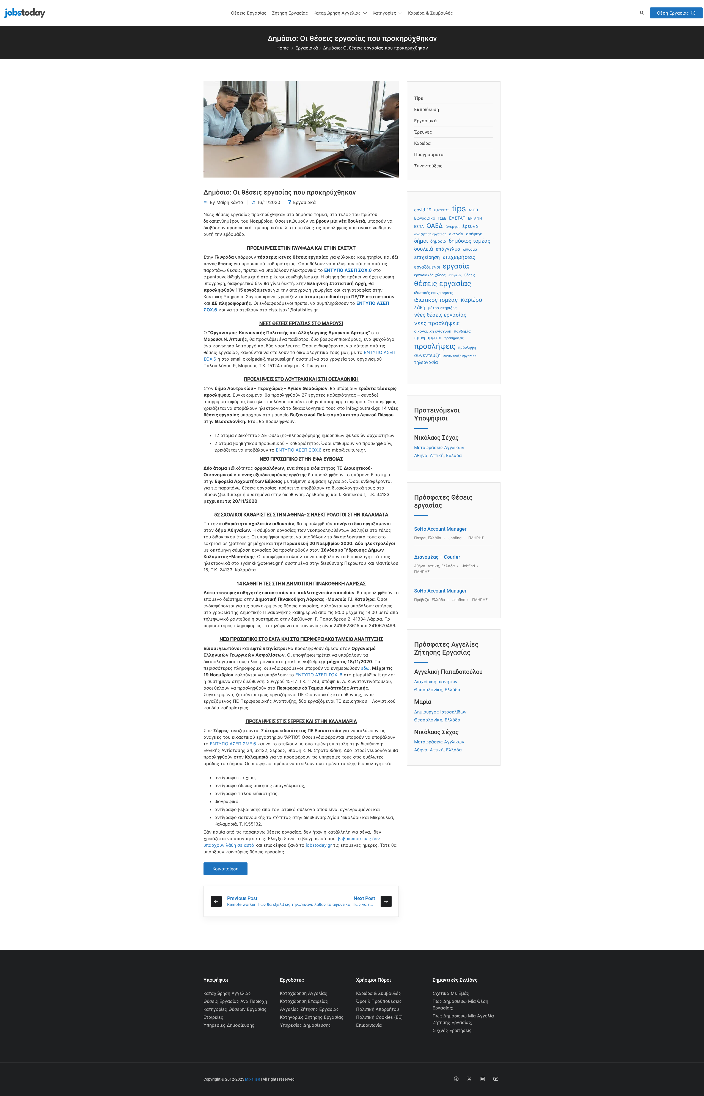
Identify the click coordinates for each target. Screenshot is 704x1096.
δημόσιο (438, 241)
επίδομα (470, 249)
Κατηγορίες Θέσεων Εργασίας (235, 1009)
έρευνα (470, 226)
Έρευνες (423, 132)
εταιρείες (455, 275)
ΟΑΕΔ (435, 225)
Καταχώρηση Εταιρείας (304, 1001)
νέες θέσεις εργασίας (440, 315)
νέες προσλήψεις (437, 323)
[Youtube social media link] (496, 1078)
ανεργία (456, 234)
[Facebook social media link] (456, 1078)
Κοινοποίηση (225, 868)
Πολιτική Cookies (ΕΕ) (379, 1017)
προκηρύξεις (454, 338)
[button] (340, 13)
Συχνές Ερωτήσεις (452, 1030)
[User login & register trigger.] (642, 13)
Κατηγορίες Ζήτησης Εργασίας (311, 1017)
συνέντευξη (427, 355)
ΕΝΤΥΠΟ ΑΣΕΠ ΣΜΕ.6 (233, 743)
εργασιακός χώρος (430, 275)
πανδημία (462, 331)
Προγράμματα (429, 154)
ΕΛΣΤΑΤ (457, 218)
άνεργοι (453, 226)
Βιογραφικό (424, 218)
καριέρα (471, 299)
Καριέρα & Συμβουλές (378, 993)
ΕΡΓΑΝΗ (475, 218)
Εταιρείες (213, 1017)
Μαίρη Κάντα (229, 202)
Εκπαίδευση (426, 109)
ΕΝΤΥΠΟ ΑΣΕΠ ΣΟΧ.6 (348, 270)
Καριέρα (422, 143)
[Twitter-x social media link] (469, 1078)
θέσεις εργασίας (442, 283)
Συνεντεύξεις (428, 165)
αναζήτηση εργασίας (430, 234)
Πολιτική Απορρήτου (377, 1009)
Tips (418, 98)
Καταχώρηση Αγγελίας (227, 993)
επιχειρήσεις (458, 257)
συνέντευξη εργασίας (459, 356)
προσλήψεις (434, 346)
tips (459, 208)
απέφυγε (474, 233)
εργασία (456, 266)
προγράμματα (428, 337)
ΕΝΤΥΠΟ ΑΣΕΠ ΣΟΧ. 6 (318, 674)
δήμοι (421, 240)
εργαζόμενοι (427, 267)
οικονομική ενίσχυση (432, 331)
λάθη (419, 307)
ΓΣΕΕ (442, 218)
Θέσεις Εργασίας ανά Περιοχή (235, 1001)
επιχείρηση (427, 257)
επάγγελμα (448, 249)
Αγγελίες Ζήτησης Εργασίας (309, 1009)
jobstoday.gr (319, 845)
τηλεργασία (426, 362)
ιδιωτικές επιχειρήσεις (433, 292)
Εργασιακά (306, 48)
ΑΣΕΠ (473, 210)
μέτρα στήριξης (442, 307)
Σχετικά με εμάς (451, 993)
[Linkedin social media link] (482, 1078)
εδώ (365, 668)
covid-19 (422, 209)
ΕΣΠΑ (419, 226)
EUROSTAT (441, 210)
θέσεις (469, 275)
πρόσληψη (467, 347)
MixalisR (252, 1079)
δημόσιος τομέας (469, 241)
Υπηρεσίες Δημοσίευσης (229, 1025)
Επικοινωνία (369, 1025)
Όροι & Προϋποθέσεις (379, 1001)
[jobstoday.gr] (22, 12)
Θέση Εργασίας (673, 13)
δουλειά (423, 249)
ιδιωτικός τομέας (436, 300)
